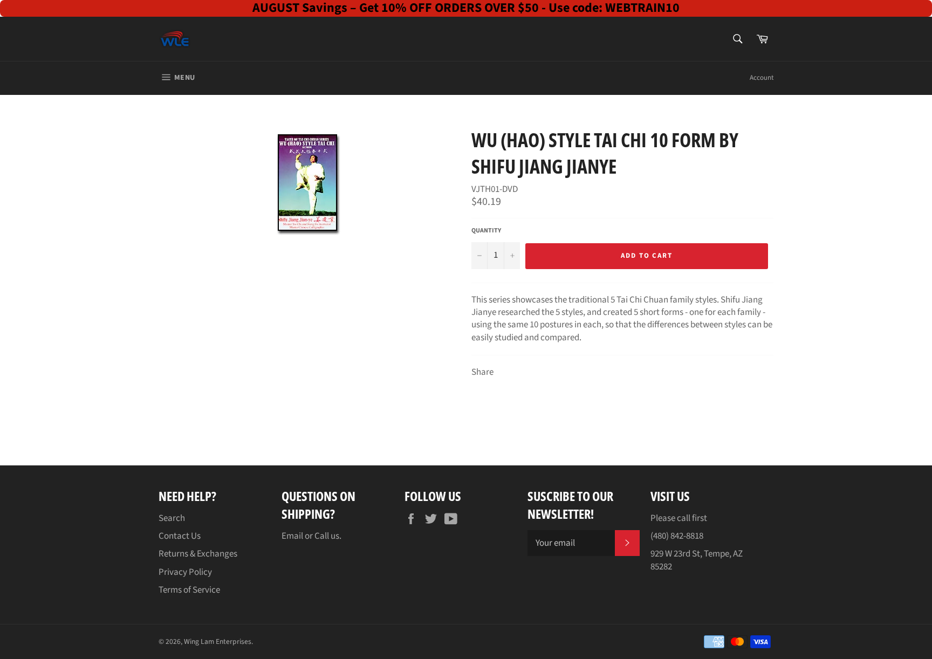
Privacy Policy (185, 572)
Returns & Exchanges (198, 553)
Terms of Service (189, 590)
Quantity (486, 230)
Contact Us (180, 536)
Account (761, 78)
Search (172, 518)
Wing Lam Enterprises (217, 641)
